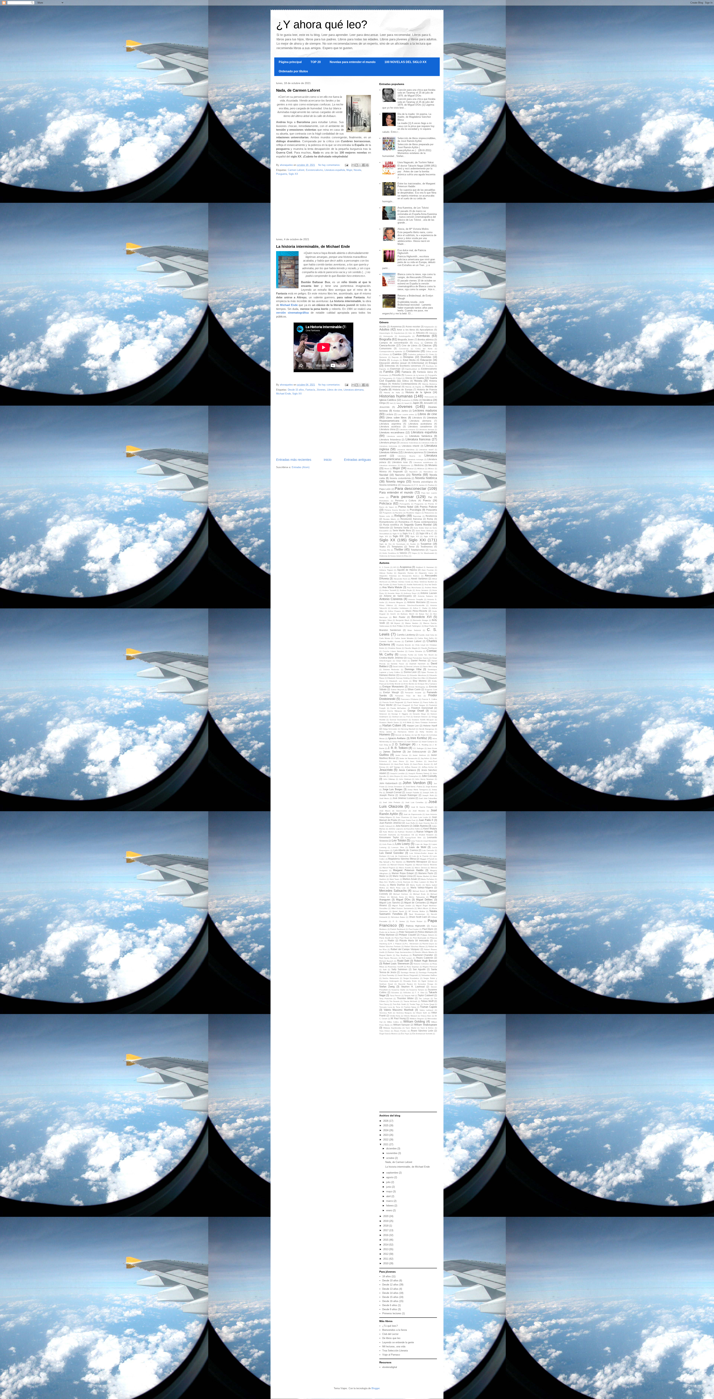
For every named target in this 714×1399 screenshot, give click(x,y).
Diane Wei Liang (430, 666)
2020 (386, 1216)
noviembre (392, 1153)
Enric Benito (409, 684)
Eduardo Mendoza (418, 675)
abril (388, 1196)
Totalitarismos (418, 550)
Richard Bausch (386, 961)
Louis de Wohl (417, 847)
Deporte (395, 357)
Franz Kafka (428, 702)
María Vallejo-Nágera (422, 887)
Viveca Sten (426, 1016)
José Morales (419, 811)
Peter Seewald (406, 932)
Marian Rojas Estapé (403, 873)
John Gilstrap (389, 779)
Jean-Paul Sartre (401, 764)
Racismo (399, 513)
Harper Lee (413, 725)
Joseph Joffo (428, 793)
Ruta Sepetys (413, 967)
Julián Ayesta (420, 825)
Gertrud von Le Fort (401, 717)
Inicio (328, 460)
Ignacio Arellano (397, 738)
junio (389, 1186)
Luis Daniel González (391, 853)
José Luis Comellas (414, 802)
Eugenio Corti (431, 690)
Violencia (383, 556)
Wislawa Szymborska (392, 1028)
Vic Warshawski (427, 553)
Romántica (403, 522)
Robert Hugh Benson (425, 960)
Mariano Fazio (425, 873)
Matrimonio (405, 465)
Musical (410, 469)
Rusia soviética (391, 524)
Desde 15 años (296, 389)
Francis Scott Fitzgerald (392, 702)
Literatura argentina (390, 424)
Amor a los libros (406, 329)
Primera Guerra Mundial (395, 510)
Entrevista (390, 366)
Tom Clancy (384, 1004)
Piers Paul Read (402, 938)
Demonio (383, 357)
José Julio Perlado (391, 802)
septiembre (392, 1172)
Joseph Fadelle (412, 793)
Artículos (420, 333)
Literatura (417, 417)
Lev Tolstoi (399, 840)
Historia (418, 380)
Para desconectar (410, 488)
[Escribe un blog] (356, 165)
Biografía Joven (406, 339)
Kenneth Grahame (387, 835)
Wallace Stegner (417, 1019)
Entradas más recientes (293, 460)
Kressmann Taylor (389, 837)
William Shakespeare (425, 1024)
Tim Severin (394, 1001)
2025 (386, 1125)
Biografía (385, 339)
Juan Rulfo (410, 823)
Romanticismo (386, 522)
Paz (430, 497)
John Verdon (414, 783)
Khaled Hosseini (426, 835)
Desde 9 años (389, 1309)
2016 (386, 1235)
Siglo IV (396, 534)
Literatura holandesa (409, 443)
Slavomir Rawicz (405, 984)
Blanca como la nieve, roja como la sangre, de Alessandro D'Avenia (416, 276)
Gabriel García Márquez (390, 711)
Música (383, 471)
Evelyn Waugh (391, 692)
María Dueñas (397, 885)
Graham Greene (421, 717)
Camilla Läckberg (406, 635)
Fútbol (399, 378)
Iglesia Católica (387, 400)
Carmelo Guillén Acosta (390, 641)
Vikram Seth (421, 1013)
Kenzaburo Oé (407, 835)
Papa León (385, 489)
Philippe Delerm (427, 935)
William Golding (414, 1021)
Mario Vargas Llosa (403, 876)
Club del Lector (390, 1334)
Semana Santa (401, 527)
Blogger (375, 1388)
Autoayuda (388, 336)
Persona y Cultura (405, 500)
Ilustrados (406, 400)
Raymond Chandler (423, 955)
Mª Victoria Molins (417, 911)
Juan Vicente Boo (426, 823)
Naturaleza (428, 472)
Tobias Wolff (427, 1001)
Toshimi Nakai (410, 1007)
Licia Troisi (415, 841)
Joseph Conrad (394, 792)
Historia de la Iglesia (418, 392)
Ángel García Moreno (388, 1034)
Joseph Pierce (386, 795)
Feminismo (383, 375)
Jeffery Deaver (411, 767)
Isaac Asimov (398, 742)
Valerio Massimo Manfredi (398, 1009)
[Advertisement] (323, 207)
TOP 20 (316, 62)
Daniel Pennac (419, 660)
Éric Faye (405, 1034)
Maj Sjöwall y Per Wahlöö (390, 862)
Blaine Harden (411, 623)
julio (388, 1182)
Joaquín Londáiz (397, 773)
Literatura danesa (426, 429)
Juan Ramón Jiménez (390, 823)
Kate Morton (388, 832)
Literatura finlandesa (390, 439)
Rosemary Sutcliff (395, 967)
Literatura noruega (415, 459)
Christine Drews (394, 648)
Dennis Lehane (412, 666)
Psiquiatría (431, 510)
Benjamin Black (402, 620)
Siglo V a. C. (409, 533)
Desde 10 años (390, 1280)
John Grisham (405, 779)
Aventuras (423, 335)
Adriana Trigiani (386, 570)
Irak (391, 403)
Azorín (393, 614)
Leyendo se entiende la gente (398, 1342)
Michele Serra (397, 897)
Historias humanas (396, 396)
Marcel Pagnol (388, 868)
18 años (386, 1276)
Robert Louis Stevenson (396, 963)
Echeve (403, 675)
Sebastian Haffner (429, 975)
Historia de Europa (402, 389)
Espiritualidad (411, 369)
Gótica (405, 381)
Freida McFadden (398, 708)
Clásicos (427, 345)
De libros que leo (391, 1338)
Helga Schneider (390, 729)
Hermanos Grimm (406, 732)
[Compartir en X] (360, 165)
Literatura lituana (406, 456)
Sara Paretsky (388, 975)
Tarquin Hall (409, 996)
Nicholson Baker (398, 917)
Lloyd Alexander (430, 841)
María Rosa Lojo (398, 888)
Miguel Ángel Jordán (401, 906)
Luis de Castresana (399, 856)
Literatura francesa (418, 439)
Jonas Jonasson (395, 787)
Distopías (408, 357)
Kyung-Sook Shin (413, 838)
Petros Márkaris (426, 932)
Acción (382, 326)
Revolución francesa (411, 519)
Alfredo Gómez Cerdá (400, 582)
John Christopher (410, 776)
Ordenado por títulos (293, 71)
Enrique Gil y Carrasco (427, 684)
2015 (386, 1239)
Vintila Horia (395, 1016)
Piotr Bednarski (419, 938)
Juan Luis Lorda (420, 817)
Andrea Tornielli (389, 590)
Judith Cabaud (385, 826)
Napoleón (413, 472)
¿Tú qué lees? (390, 1325)
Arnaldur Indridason (400, 608)
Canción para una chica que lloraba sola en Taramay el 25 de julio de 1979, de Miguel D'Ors (416, 92)
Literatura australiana (420, 424)
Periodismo (384, 501)
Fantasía (310, 389)
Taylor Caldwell (425, 995)
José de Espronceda (412, 814)
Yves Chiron (384, 1031)
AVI (394, 567)
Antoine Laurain (428, 593)
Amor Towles (398, 585)
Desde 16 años (390, 1301)
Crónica (385, 354)
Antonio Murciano (416, 602)
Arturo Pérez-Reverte (416, 611)
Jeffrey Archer (428, 767)
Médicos (420, 469)
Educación (426, 360)
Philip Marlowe (387, 935)
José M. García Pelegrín (422, 807)
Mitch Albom (423, 908)
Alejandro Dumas (405, 573)
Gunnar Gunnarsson (399, 720)
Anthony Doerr (410, 593)
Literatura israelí (426, 450)
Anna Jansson (422, 590)
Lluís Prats (387, 844)
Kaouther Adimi (413, 829)
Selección (384, 527)
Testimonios (427, 546)
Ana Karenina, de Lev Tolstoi (413, 207)
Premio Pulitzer (428, 506)
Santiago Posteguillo (428, 972)
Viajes (414, 553)
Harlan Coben (391, 725)
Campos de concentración (393, 342)
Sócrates (395, 993)
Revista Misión (389, 519)
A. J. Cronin (384, 567)
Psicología (415, 509)
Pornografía (405, 504)
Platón (391, 940)
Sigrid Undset (427, 981)
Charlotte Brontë (403, 645)
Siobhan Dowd (386, 984)
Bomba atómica (426, 339)
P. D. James (419, 485)
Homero (384, 734)
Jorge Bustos (431, 787)
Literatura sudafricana (423, 462)
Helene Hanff (430, 725)
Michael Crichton (400, 894)
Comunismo (385, 348)
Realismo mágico (413, 513)
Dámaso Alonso (387, 675)
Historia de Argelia (413, 387)
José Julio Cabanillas (428, 798)
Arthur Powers (394, 611)
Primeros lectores (391, 1313)
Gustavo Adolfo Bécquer (423, 720)
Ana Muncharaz (414, 587)
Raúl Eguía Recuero (388, 958)
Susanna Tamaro (416, 990)
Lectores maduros (425, 410)
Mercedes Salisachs (393, 890)
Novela (357, 170)
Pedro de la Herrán (387, 932)
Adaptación (429, 327)
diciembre (391, 1148)
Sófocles (407, 993)
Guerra (420, 378)
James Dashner (392, 751)
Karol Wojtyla (430, 828)
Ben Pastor (399, 617)
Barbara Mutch (407, 614)
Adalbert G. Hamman (425, 567)
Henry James (385, 732)
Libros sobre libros (396, 417)
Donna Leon (410, 672)
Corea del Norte (423, 349)
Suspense (426, 543)
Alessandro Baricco (411, 576)
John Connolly (429, 776)
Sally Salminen (399, 969)
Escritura (430, 366)
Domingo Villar (413, 669)
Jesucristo (384, 407)
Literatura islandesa (405, 450)
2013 (386, 1249)
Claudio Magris (411, 648)
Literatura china (387, 429)
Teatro (382, 546)
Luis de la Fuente (420, 856)
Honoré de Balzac (403, 735)
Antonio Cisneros (391, 599)
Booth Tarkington (413, 626)
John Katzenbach (388, 783)
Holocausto (429, 397)
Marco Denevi (421, 868)
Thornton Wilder (405, 998)
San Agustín (419, 969)
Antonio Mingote (396, 602)
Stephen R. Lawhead (413, 986)
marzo (390, 1201)
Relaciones (429, 513)
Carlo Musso (384, 638)
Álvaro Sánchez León (422, 1030)
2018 (386, 1225)
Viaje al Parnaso (391, 1354)
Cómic (431, 354)
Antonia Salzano (425, 596)
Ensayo (433, 363)
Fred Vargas (419, 705)
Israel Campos (428, 742)
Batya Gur (424, 614)
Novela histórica (426, 478)
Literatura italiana (388, 452)
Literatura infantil (410, 446)
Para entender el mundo (396, 492)
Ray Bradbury (402, 955)
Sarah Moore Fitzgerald (408, 975)
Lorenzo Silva (397, 847)
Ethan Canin (414, 689)
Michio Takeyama (416, 897)
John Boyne (395, 776)
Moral (386, 469)
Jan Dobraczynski (416, 751)
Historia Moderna (429, 384)
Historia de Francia (427, 389)
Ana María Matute (392, 587)
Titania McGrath (410, 1001)
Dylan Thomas (427, 672)
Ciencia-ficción (387, 345)
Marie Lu (383, 876)
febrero (390, 1205)
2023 (386, 1135)
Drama (382, 360)
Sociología (400, 544)
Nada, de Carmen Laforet (298, 90)
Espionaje (395, 369)
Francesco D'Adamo (409, 699)
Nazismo (400, 474)
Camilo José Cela (426, 635)
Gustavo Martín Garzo (389, 722)
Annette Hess (394, 593)
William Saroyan (401, 1025)
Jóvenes (321, 389)
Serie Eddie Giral (421, 528)
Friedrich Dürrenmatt (422, 708)
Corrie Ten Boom (426, 655)
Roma (430, 519)
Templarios (397, 546)
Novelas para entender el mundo (353, 62)
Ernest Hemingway (417, 687)
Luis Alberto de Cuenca (405, 850)
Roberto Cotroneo (421, 964)
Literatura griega (387, 442)
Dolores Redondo (391, 669)
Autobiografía (405, 336)
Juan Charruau (402, 817)
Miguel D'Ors (403, 899)
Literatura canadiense (420, 426)
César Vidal (401, 661)
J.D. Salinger (418, 748)
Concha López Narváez (393, 651)
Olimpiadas (406, 485)
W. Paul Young (398, 1018)
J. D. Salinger (401, 744)
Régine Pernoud (430, 967)
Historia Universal (391, 386)
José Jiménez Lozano (404, 798)
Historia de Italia (392, 392)
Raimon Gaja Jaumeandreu (399, 952)
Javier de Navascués (408, 758)
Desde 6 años (389, 1305)
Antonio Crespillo (415, 599)
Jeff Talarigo (395, 767)
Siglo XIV (383, 536)
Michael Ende (283, 393)
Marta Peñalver (427, 879)
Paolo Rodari (416, 921)
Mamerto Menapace (416, 861)
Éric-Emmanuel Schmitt (422, 1034)
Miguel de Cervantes (415, 902)
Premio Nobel (405, 506)
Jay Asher (425, 758)
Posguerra (281, 174)
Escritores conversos (410, 366)
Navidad (383, 474)
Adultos (384, 329)
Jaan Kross (432, 748)
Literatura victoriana (388, 465)
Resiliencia (431, 516)
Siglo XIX (398, 536)
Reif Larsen (407, 958)
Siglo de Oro (385, 544)
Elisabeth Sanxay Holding (398, 678)
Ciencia (428, 342)
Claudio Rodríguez (429, 648)
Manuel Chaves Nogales (401, 865)
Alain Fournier (428, 570)
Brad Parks (429, 626)
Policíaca (385, 503)
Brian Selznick (414, 630)
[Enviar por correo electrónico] (353, 165)
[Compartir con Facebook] (364, 165)
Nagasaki (398, 471)
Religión (400, 515)
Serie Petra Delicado (425, 531)
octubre (390, 1158)
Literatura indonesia (388, 446)
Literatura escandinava (391, 432)
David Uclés (398, 666)
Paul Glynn (428, 929)
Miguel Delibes (424, 899)
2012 (386, 1254)
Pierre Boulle (385, 938)
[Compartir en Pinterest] (367, 165)
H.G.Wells (407, 722)
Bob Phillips (398, 626)
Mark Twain (394, 879)
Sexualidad (384, 534)
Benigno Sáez (385, 620)
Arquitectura (399, 333)
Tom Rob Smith (399, 1004)
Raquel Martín (385, 955)
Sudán (413, 544)
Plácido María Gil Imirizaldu (414, 940)
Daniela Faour (397, 664)
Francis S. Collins (429, 699)
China (416, 343)
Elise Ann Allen (419, 678)
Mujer (349, 170)
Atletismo (433, 333)
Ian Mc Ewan (420, 735)
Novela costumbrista (400, 478)
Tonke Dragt (429, 1004)
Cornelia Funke (406, 655)
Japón (416, 403)
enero (389, 1210)
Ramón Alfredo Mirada (424, 952)
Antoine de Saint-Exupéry (398, 596)
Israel (406, 403)
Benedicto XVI (421, 616)
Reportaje (417, 516)
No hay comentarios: (329, 165)
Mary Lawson (420, 882)
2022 (386, 1139)
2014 (386, 1244)
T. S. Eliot (419, 993)
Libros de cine (334, 389)
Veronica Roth (385, 1013)
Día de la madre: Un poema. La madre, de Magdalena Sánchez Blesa (414, 117)
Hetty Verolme (426, 732)
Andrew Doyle (406, 590)
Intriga (382, 403)
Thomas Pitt (384, 550)
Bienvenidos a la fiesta (394, 1330)
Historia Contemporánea (404, 384)
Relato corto (384, 516)
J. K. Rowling (422, 745)
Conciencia (404, 349)
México (431, 469)
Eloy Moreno (419, 681)
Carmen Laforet (296, 170)
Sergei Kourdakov (411, 978)
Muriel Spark (398, 911)
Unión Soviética (389, 553)
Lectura (389, 414)
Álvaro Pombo (400, 1031)
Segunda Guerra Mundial (418, 524)
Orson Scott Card (418, 917)
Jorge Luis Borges (392, 789)
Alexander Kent (400, 579)
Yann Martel (411, 1028)
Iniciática (427, 400)
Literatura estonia (395, 436)
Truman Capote (428, 1006)
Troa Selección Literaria (395, 1350)
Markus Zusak (410, 879)
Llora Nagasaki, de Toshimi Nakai (416, 162)
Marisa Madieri (423, 876)
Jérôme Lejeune (396, 829)
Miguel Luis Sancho (389, 902)
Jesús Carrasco (407, 770)
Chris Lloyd (420, 645)
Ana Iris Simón (430, 585)
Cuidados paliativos (416, 354)
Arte (410, 333)
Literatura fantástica (420, 436)
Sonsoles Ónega (425, 984)
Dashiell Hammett (417, 664)
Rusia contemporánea (425, 522)
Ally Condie (384, 585)
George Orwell (416, 710)
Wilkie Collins (393, 1022)
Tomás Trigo (415, 1004)
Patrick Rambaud (397, 929)
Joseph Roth (428, 795)
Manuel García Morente (426, 865)
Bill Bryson (395, 623)
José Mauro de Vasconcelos (393, 811)
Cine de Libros (409, 345)
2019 (386, 1221)
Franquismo (387, 378)
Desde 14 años (390, 1293)
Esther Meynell (397, 690)
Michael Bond (419, 891)
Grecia (408, 378)
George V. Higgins (399, 714)
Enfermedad (417, 363)
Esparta (382, 369)
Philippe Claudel (407, 935)
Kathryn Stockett (405, 832)
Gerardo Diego (419, 714)
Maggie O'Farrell (427, 859)
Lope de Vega (421, 844)
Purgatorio (387, 513)
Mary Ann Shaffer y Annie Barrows (394, 882)
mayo (389, 1191)
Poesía (427, 500)
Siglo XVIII (429, 536)
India (415, 400)
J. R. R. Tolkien (398, 748)
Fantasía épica (425, 372)
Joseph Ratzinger (408, 795)
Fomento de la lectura (414, 375)
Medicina (419, 465)
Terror (412, 546)
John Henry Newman (424, 779)
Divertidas (426, 357)
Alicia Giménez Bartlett (424, 582)
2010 (386, 1263)
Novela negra (395, 481)
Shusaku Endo (410, 981)
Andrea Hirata (431, 587)
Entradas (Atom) (300, 467)
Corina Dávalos (415, 651)
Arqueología (384, 333)
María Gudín (415, 885)
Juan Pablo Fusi (408, 820)
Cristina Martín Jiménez (391, 658)
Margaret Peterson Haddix (408, 870)
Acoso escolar (413, 326)
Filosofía (396, 375)
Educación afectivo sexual (393, 363)
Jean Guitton (416, 761)
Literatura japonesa (413, 452)
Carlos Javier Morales (404, 638)
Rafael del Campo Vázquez (405, 949)
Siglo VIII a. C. (426, 533)
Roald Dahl (403, 960)
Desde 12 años (390, 1284)
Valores (403, 553)
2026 (386, 1120)
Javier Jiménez (419, 755)
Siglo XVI (414, 536)
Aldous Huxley (386, 573)
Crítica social (431, 351)
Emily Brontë (395, 684)
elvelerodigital (389, 1367)
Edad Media (409, 360)
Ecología (395, 360)
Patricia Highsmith (415, 926)
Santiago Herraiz (408, 972)
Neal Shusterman (417, 914)
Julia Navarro (402, 826)
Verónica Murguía (404, 1013)
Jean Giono (398, 761)
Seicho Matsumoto (390, 978)
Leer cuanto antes (406, 414)
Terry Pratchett (385, 998)
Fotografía (432, 375)
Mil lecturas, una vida (393, 1346)
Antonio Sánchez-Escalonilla (411, 605)
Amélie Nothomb (414, 585)
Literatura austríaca (390, 426)
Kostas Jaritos (400, 411)
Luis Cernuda (428, 850)
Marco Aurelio (405, 868)
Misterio (432, 465)
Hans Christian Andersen (426, 722)
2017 (386, 1230)
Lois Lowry (402, 843)
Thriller (398, 549)
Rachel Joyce (428, 944)
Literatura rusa (400, 462)
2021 (386, 1144)
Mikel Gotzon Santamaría (402, 908)
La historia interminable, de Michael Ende (313, 246)
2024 (386, 1130)
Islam (398, 403)
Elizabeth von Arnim (398, 681)
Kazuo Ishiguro (424, 831)
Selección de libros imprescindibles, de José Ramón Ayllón (417, 140)
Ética (406, 556)
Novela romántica (388, 485)
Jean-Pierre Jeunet (421, 764)
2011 (386, 1258)
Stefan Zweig (387, 986)
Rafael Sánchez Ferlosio (390, 946)
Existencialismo (314, 170)
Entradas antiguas (357, 460)
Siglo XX (293, 174)
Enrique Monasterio (393, 686)
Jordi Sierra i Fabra (414, 787)
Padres (431, 485)
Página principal (290, 62)
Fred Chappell (403, 705)
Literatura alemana (354, 389)
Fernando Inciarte (413, 693)
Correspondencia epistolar (390, 351)
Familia (388, 371)
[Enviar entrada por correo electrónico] (346, 165)
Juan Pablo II (426, 820)
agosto (390, 1177)
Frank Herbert (413, 702)
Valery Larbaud (426, 1010)
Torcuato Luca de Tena (389, 1007)
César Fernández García (418, 658)
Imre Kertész (418, 738)
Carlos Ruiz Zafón (426, 638)
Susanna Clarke (398, 990)
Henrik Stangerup (426, 729)
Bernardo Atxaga (420, 620)
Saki (385, 969)
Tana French (395, 996)
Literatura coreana (407, 429)
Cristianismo (413, 351)
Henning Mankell (408, 729)
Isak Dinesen (412, 742)
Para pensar (402, 496)
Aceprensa (395, 326)
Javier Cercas (401, 755)
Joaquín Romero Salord (418, 773)
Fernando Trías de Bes (408, 696)
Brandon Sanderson (390, 630)
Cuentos (397, 354)
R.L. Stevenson (412, 944)
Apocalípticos (426, 329)
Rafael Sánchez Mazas (414, 946)
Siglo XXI (417, 540)
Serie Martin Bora (402, 530)
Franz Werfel (386, 705)
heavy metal (395, 556)
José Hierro (384, 798)
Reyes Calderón (424, 958)
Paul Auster (414, 929)
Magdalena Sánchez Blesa (402, 859)
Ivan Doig (383, 745)
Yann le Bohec (427, 1028)
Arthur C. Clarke (420, 608)
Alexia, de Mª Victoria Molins (413, 229)
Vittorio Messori (410, 1016)
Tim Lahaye (424, 998)
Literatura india (427, 443)
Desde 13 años (390, 1288)
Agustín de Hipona (407, 570)
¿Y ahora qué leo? (321, 24)
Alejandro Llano (426, 573)
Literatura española (334, 170)
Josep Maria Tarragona (417, 790)
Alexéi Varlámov (419, 578)
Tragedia (433, 550)
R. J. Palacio (395, 944)
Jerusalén (429, 403)
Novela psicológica (423, 482)
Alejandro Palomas (388, 576)
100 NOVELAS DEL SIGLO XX (406, 62)
